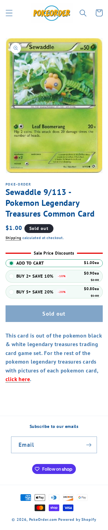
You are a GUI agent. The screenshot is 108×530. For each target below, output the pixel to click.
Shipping (13, 237)
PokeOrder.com (43, 519)
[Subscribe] (89, 445)
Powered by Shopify (77, 519)
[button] (9, 13)
